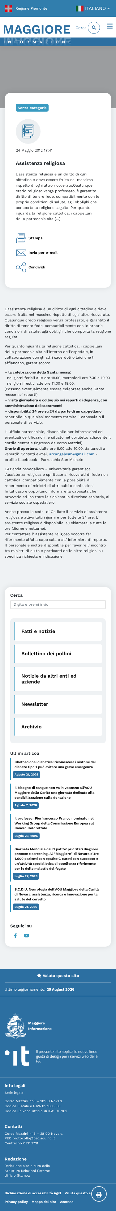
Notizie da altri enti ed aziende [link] (48, 679)
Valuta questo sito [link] (60, 975)
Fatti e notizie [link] (38, 631)
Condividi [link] (36, 267)
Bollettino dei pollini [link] (46, 653)
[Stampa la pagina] (99, 1194)
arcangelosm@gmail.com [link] (71, 454)
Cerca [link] (81, 27)
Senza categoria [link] (32, 108)
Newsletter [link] (34, 704)
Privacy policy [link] (16, 1202)
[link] (26, 8)
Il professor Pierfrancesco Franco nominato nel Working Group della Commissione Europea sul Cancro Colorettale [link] (54, 823)
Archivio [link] (31, 727)
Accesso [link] (67, 1202)
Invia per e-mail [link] (43, 252)
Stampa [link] (35, 238)
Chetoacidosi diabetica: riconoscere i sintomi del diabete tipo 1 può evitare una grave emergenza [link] (55, 764)
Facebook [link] (15, 935)
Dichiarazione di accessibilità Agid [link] (33, 1193)
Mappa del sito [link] (44, 1202)
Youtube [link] (26, 935)
